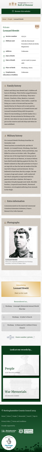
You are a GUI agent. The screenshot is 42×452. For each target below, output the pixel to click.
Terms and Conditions (19, 421)
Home (4, 19)
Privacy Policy (5, 421)
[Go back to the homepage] (21, 4)
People (10, 19)
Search (29, 416)
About (9, 416)
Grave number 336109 (24, 337)
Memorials (21, 416)
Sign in (35, 416)
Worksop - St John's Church (22, 317)
